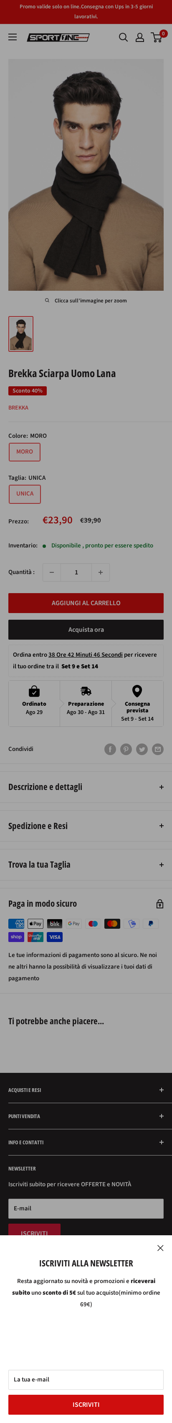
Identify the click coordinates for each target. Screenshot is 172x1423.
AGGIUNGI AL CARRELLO (86, 603)
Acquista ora (86, 629)
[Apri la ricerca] (123, 37)
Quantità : (21, 572)
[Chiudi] (160, 1248)
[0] (157, 37)
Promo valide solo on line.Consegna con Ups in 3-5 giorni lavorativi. (86, 11)
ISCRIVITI (86, 1404)
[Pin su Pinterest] (126, 749)
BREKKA (18, 408)
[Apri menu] (12, 37)
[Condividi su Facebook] (110, 749)
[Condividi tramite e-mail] (158, 749)
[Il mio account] (140, 37)
